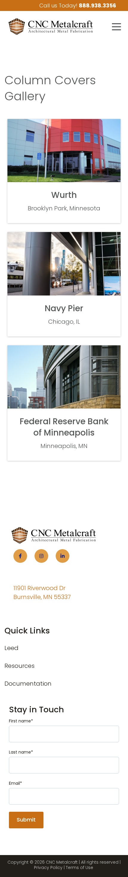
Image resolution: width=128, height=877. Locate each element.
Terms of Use (79, 867)
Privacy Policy (48, 867)
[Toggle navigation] (116, 26)
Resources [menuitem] (19, 666)
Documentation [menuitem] (27, 683)
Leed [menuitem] (11, 648)
